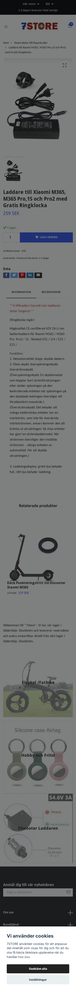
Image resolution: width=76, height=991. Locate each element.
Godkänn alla (38, 968)
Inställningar (38, 979)
